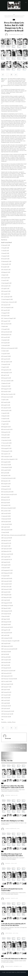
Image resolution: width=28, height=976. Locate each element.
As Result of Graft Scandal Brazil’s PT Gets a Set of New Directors (13, 924)
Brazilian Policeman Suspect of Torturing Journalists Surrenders (12, 855)
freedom (3, 722)
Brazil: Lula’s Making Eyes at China (12, 821)
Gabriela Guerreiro (10, 828)
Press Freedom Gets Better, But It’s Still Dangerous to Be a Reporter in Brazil (15, 16)
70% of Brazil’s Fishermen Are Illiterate (14, 958)
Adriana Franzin (9, 966)
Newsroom (13, 34)
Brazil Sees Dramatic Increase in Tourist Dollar (12, 889)
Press (13, 722)
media (9, 722)
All (14, 14)
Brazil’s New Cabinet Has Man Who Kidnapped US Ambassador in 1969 (12, 786)
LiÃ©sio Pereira (8, 933)
